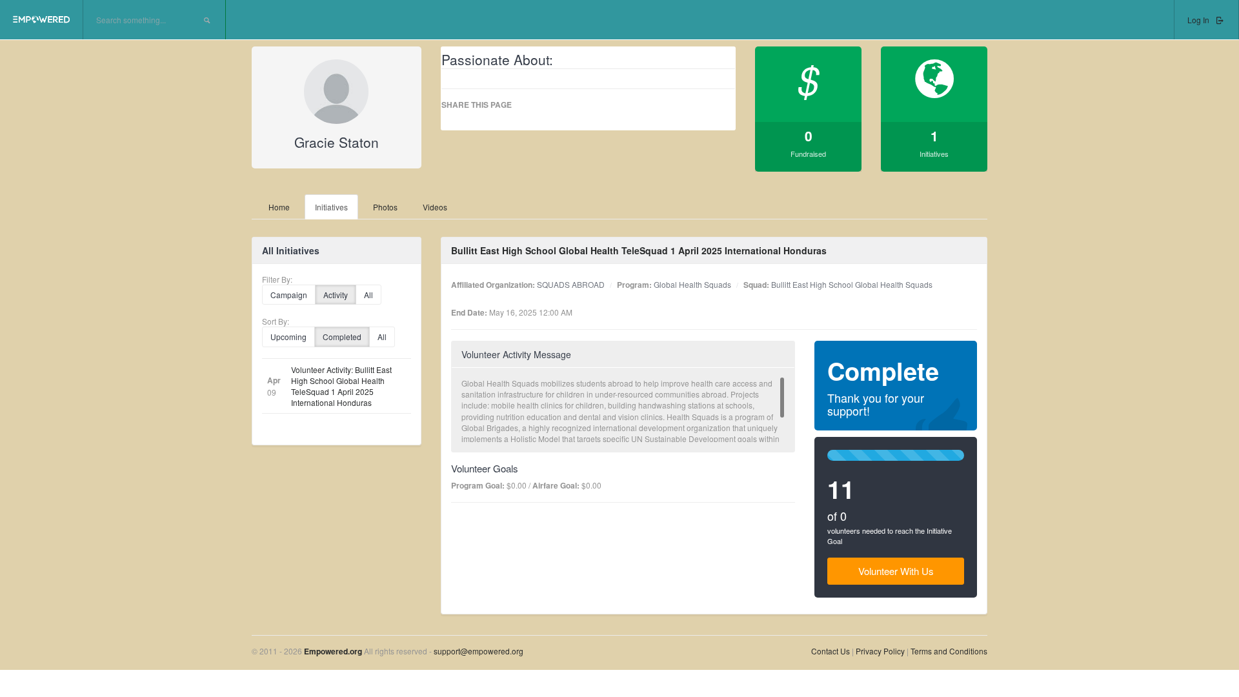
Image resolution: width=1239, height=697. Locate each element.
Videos (435, 206)
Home (279, 206)
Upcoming (288, 336)
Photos (385, 206)
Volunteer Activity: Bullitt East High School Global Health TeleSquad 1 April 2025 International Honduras (341, 386)
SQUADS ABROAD (571, 284)
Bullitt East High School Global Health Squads (851, 284)
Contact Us (830, 650)
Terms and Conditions (949, 650)
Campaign (288, 294)
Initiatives (331, 206)
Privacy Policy (881, 650)
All (368, 294)
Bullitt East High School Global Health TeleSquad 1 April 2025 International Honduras (639, 250)
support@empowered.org (478, 650)
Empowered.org (333, 651)
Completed (342, 336)
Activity (335, 294)
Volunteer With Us (896, 571)
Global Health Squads (692, 284)
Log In (1199, 19)
